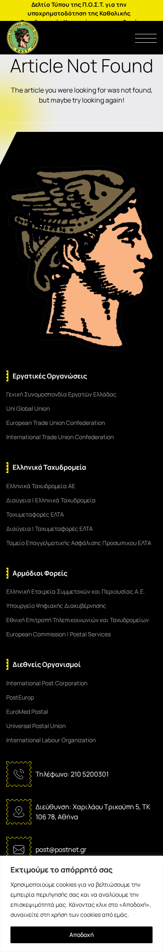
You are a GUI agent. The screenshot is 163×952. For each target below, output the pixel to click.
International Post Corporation (46, 683)
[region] (81, 904)
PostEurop (20, 697)
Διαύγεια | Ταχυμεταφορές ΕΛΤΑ (49, 529)
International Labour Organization (51, 740)
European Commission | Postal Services (58, 634)
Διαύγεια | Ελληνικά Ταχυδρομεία (51, 500)
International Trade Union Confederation (60, 437)
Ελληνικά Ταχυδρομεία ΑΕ (40, 486)
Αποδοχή (81, 935)
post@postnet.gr (61, 849)
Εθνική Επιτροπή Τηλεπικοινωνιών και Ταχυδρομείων (77, 620)
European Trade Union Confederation (55, 423)
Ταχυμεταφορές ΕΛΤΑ (35, 514)
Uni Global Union (28, 408)
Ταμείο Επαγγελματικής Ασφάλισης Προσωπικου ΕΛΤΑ (78, 543)
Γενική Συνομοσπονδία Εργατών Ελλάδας (61, 394)
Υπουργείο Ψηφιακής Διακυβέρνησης (56, 606)
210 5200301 (90, 774)
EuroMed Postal (27, 711)
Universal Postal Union (36, 726)
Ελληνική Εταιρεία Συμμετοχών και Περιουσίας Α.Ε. (75, 591)
